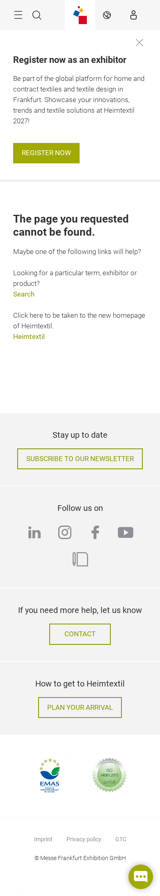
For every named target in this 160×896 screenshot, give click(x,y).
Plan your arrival (80, 707)
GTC (120, 839)
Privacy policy (83, 839)
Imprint (43, 839)
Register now (46, 153)
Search (23, 294)
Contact (80, 634)
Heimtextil (29, 337)
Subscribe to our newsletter (80, 459)
